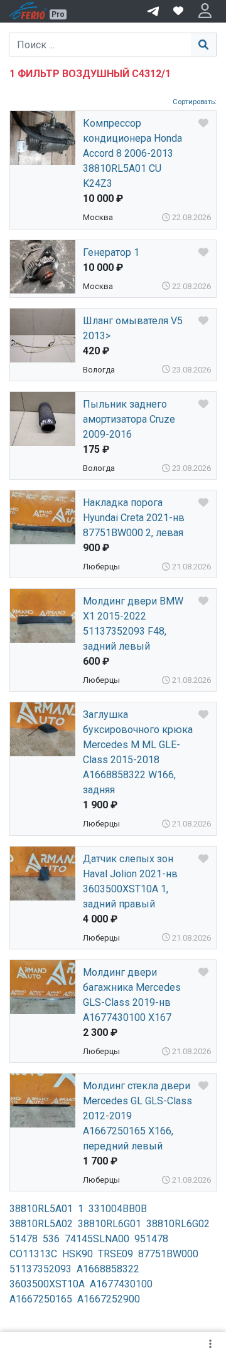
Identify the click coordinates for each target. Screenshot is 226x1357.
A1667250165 (40, 1299)
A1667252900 (108, 1299)
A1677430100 (121, 1284)
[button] (205, 11)
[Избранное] (178, 11)
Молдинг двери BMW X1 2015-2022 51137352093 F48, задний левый (133, 623)
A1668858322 (108, 1269)
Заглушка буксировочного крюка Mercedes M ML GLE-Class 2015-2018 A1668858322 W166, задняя (138, 752)
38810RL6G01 (109, 1224)
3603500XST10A (47, 1284)
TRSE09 (115, 1254)
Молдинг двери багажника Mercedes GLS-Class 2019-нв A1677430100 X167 (132, 994)
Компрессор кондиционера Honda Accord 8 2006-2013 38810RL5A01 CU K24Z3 (132, 153)
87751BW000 (168, 1254)
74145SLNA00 (97, 1239)
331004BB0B (118, 1209)
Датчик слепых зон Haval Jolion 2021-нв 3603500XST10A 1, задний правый (130, 881)
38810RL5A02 (41, 1224)
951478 (151, 1239)
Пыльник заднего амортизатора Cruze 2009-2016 (129, 419)
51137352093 (40, 1269)
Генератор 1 (111, 252)
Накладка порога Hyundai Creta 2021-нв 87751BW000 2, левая (134, 518)
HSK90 (77, 1254)
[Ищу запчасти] (153, 10)
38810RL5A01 (41, 1209)
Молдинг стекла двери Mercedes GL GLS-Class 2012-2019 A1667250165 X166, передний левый (137, 1116)
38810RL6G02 (178, 1224)
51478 (23, 1239)
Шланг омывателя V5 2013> (133, 328)
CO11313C (33, 1254)
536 (51, 1239)
